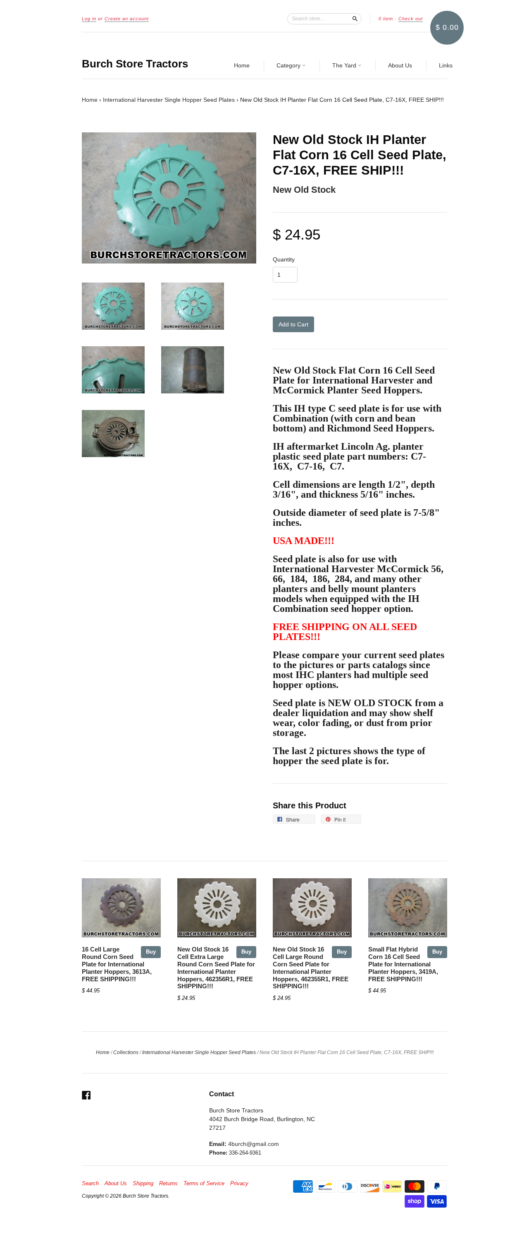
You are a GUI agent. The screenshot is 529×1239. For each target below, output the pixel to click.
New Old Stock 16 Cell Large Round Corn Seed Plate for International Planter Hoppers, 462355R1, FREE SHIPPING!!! (310, 968)
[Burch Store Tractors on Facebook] (86, 1095)
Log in (89, 18)
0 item (386, 18)
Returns (168, 1183)
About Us (400, 65)
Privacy (239, 1183)
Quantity (284, 259)
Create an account (127, 18)
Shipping (143, 1183)
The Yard (345, 65)
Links (446, 65)
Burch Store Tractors (135, 64)
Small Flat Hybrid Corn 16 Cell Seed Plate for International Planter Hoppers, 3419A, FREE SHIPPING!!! (403, 964)
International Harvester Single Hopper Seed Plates (169, 99)
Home (242, 65)
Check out (410, 18)
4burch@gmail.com (253, 1144)
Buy (151, 952)
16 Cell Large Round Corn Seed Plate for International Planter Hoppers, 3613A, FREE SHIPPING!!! (117, 964)
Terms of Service (203, 1183)
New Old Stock (304, 190)
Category (289, 65)
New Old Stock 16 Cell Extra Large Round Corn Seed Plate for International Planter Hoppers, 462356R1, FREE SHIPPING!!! (216, 968)
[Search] (355, 18)
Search (90, 1183)
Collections (125, 1052)
